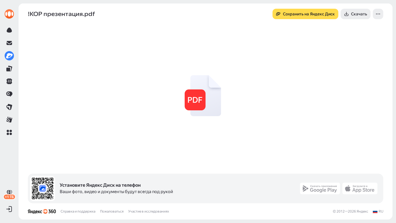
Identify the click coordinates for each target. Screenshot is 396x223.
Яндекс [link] (362, 211)
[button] (9, 132)
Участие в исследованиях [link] (148, 211)
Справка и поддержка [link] (78, 211)
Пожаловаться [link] (111, 211)
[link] (9, 14)
